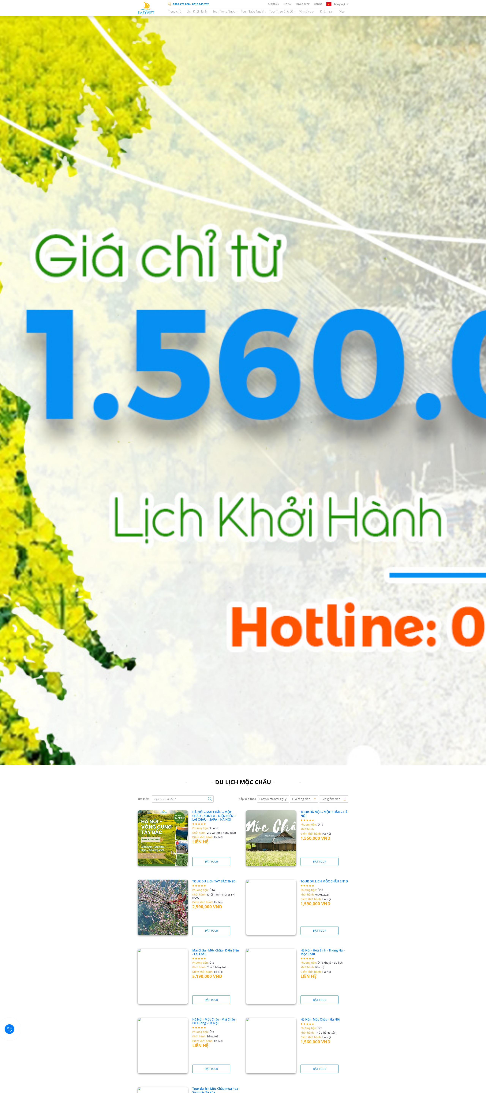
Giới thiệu (273, 4)
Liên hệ (318, 4)
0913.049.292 (200, 4)
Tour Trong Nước (224, 11)
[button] (337, 3)
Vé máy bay (306, 11)
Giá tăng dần (301, 799)
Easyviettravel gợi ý (272, 799)
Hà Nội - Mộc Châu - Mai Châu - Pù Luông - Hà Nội (214, 1021)
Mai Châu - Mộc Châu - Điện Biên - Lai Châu (215, 952)
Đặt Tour (211, 861)
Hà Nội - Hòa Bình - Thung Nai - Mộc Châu (323, 952)
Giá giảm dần (331, 799)
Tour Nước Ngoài (252, 11)
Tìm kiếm (143, 799)
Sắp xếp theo (247, 799)
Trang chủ (174, 11)
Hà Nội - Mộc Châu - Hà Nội (320, 1019)
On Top (478, 1088)
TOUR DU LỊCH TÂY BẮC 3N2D (214, 881)
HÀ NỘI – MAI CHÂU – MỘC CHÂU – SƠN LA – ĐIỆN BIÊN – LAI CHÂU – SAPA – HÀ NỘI (214, 815)
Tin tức (287, 4)
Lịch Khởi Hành (197, 11)
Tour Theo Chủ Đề (281, 11)
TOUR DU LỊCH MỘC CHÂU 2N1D (324, 881)
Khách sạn (327, 11)
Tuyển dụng (302, 4)
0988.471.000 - (182, 4)
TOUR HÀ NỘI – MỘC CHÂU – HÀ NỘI (324, 814)
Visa (342, 11)
